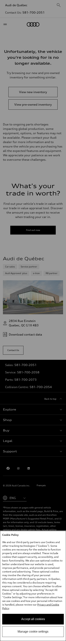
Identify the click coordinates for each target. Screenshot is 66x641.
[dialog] (33, 586)
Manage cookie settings (33, 631)
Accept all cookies (33, 619)
